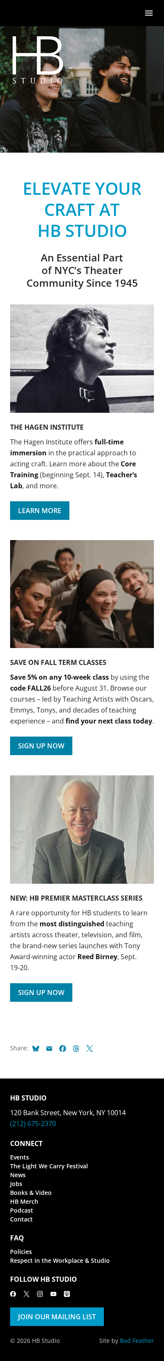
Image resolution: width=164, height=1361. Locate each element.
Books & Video (31, 1193)
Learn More (39, 510)
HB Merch (24, 1201)
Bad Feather (137, 1341)
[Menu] (149, 12)
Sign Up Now (41, 745)
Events (19, 1157)
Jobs (16, 1184)
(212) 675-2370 (33, 1123)
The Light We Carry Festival (49, 1166)
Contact (21, 1219)
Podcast (21, 1210)
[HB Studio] (18, 13)
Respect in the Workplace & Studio (60, 1260)
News (18, 1175)
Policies (21, 1252)
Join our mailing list (57, 1316)
